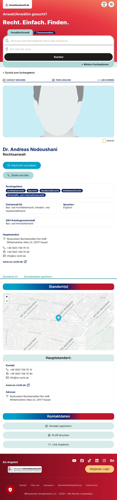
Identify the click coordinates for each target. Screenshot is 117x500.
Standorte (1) (10, 276)
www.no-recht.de (13, 261)
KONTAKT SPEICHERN (16, 80)
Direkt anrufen (20, 175)
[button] (58, 318)
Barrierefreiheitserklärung (70, 485)
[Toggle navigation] (111, 4)
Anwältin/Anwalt (20, 32)
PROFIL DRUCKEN (63, 80)
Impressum (49, 485)
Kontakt (23, 485)
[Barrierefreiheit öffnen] (104, 4)
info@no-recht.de (16, 255)
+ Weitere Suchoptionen (95, 64)
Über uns (35, 485)
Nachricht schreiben (23, 165)
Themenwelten (44, 32)
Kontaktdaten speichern (38, 276)
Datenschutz (92, 485)
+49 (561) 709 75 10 (18, 247)
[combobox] (58, 41)
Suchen (58, 56)
